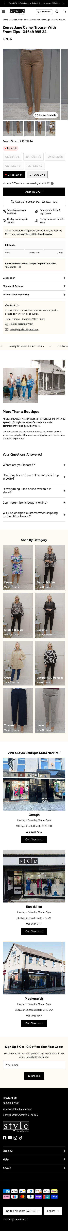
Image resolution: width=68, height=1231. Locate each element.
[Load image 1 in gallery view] (31, 92)
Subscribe (34, 1075)
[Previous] (5, 3)
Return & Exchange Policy (16, 294)
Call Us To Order (36, 201)
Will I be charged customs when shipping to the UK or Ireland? (30, 514)
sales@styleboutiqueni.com (24, 329)
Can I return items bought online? (25, 502)
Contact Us (45, 11)
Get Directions (34, 839)
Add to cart (34, 191)
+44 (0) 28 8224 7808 (21, 324)
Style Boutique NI (18, 1219)
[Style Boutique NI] (17, 12)
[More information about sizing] (52, 183)
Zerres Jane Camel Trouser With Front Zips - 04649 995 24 (38, 20)
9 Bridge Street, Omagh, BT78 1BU (20, 1114)
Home (5, 20)
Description (9, 277)
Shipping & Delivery (13, 286)
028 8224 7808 (11, 1103)
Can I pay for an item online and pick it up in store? (31, 476)
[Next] (63, 3)
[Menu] (3, 11)
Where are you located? (19, 465)
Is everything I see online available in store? (27, 490)
